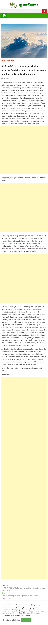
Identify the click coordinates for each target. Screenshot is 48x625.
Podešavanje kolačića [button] (11, 620)
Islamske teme (9, 60)
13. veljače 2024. (8, 78)
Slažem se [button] (26, 620)
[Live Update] (44, 11)
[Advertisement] (24, 150)
